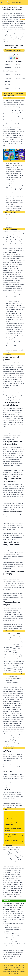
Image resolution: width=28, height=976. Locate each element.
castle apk (12, 822)
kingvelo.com (19, 85)
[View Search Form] (26, 2)
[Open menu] (1, 2)
